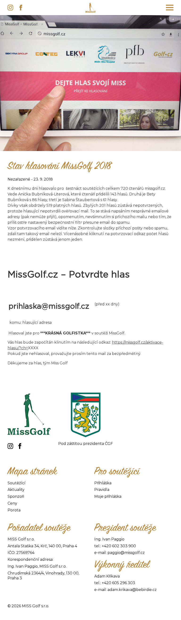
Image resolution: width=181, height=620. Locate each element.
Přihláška (102, 483)
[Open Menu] (169, 7)
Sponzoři (16, 496)
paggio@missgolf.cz (126, 552)
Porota (14, 510)
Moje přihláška (107, 496)
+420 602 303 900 (119, 546)
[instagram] (10, 7)
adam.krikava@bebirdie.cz (132, 589)
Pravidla (101, 489)
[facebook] (21, 7)
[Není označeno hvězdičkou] (107, 313)
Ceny (12, 503)
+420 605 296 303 (118, 583)
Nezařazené (19, 179)
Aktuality (16, 489)
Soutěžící (16, 483)
